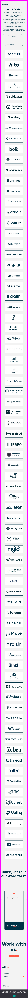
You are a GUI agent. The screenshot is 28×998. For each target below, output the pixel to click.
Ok (14, 996)
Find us (4, 985)
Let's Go (13, 956)
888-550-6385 (6, 986)
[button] (26, 900)
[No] (26, 993)
